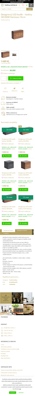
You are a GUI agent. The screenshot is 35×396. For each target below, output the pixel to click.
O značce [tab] (6, 233)
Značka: (5, 20)
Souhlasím (12, 392)
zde (20, 389)
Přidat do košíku (16, 78)
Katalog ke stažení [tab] (22, 230)
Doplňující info (4, 356)
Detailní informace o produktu (10, 83)
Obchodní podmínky (6, 347)
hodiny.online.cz (8, 333)
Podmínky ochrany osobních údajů (10, 349)
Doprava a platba (5, 351)
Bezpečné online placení (7, 375)
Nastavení (21, 392)
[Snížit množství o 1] (7, 79)
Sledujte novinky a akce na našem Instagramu (6, 298)
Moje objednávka (5, 358)
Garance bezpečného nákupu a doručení (12, 370)
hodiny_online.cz (8, 336)
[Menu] (31, 5)
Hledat (29, 9)
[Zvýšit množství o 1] (7, 77)
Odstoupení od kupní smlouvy (9, 373)
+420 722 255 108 (8, 330)
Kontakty (3, 354)
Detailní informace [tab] (8, 230)
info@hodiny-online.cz (9, 328)
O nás (2, 345)
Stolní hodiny (13, 280)
